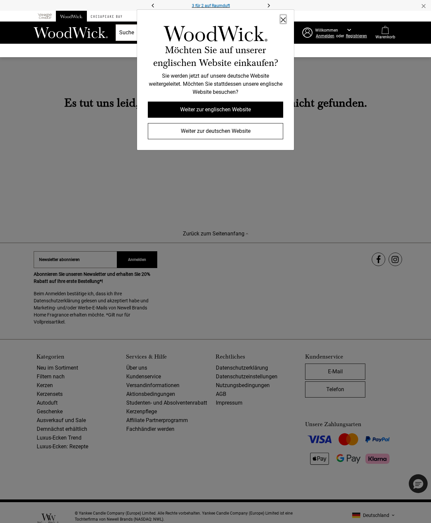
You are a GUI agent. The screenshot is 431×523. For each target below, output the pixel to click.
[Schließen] (283, 19)
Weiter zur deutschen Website (216, 131)
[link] (215, 35)
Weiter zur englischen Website (215, 109)
